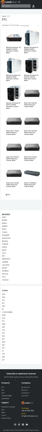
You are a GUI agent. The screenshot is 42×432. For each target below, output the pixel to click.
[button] (29, 416)
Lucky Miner (6, 265)
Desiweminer (6, 238)
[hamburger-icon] (19, 2)
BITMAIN (4, 220)
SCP (3, 348)
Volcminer (5, 280)
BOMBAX (4, 226)
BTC (3, 303)
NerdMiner (5, 271)
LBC (3, 339)
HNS (3, 327)
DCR (3, 318)
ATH (3, 300)
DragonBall (5, 235)
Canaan (4, 232)
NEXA (3, 342)
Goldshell (5, 244)
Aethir (4, 217)
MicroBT (4, 268)
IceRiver (4, 247)
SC (3, 351)
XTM (3, 354)
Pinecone (5, 274)
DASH (4, 315)
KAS (3, 333)
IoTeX (4, 253)
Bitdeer (4, 223)
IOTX (3, 330)
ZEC (3, 360)
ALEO (3, 297)
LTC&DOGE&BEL (7, 312)
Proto (4, 277)
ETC (3, 321)
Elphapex (5, 241)
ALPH (3, 294)
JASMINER (5, 262)
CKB (3, 306)
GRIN (3, 324)
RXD (3, 345)
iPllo (3, 256)
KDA (3, 336)
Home (4, 16)
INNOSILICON (6, 259)
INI (3, 309)
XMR (3, 357)
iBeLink (4, 250)
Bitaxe (4, 229)
